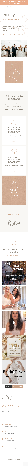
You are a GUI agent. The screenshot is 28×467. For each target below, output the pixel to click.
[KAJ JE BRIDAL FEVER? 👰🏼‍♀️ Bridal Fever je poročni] (14, 323)
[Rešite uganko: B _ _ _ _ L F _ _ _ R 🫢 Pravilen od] (14, 347)
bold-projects (17, 459)
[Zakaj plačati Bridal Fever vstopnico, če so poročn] (14, 298)
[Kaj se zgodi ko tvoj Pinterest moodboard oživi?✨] (14, 273)
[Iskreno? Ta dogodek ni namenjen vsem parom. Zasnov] (14, 372)
